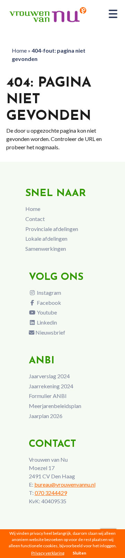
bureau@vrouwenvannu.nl (64, 484)
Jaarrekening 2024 (51, 386)
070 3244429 (51, 492)
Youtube (46, 312)
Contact (35, 218)
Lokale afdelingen (46, 238)
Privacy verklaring (47, 553)
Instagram (48, 292)
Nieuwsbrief (49, 332)
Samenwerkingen (45, 248)
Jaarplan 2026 (45, 416)
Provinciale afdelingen (51, 228)
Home (19, 50)
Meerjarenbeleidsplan (55, 405)
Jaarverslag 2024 (49, 376)
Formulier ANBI (48, 395)
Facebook (48, 302)
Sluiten (79, 553)
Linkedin (46, 322)
